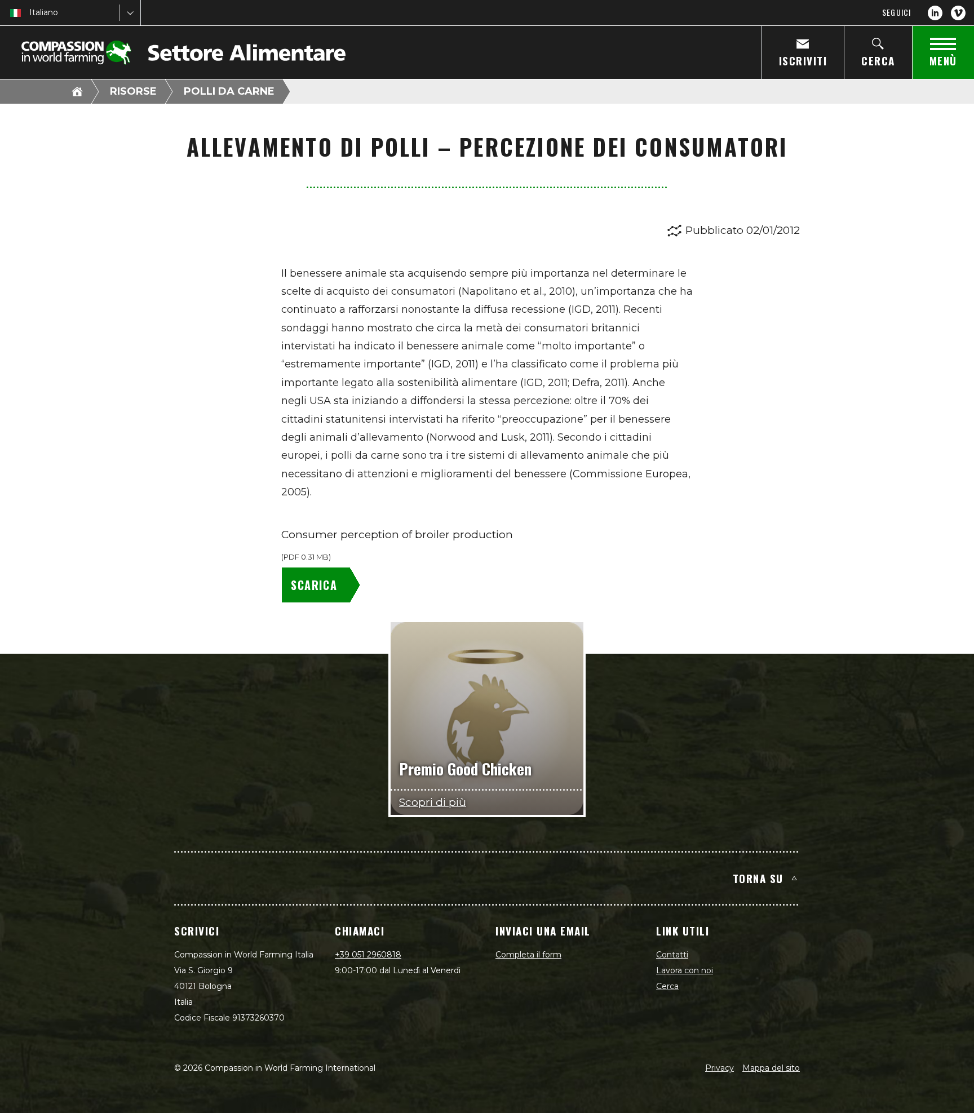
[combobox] (30, 13)
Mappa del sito (771, 1068)
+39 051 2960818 (368, 955)
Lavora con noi (684, 970)
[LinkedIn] (935, 13)
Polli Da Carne (229, 91)
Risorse (133, 91)
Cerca (667, 986)
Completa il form (528, 955)
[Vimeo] (958, 13)
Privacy (719, 1068)
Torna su (758, 878)
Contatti (672, 955)
